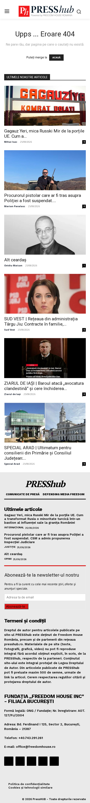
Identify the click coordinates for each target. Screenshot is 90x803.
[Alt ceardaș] (45, 235)
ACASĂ (56, 57)
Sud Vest (9, 329)
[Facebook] (8, 761)
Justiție (9, 546)
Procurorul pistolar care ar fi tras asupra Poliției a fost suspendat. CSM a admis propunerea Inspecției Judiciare (44, 538)
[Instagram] (20, 761)
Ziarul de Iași (12, 394)
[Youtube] (54, 761)
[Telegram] (31, 761)
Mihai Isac (10, 141)
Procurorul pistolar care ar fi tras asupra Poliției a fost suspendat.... (42, 198)
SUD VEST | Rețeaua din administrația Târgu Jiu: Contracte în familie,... (41, 321)
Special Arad (12, 463)
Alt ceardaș (15, 259)
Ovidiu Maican (13, 265)
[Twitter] (43, 761)
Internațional (14, 527)
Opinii (8, 558)
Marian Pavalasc (14, 206)
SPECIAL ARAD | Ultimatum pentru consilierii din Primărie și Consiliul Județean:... (37, 453)
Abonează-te (15, 606)
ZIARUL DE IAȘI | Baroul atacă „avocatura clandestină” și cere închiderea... (44, 386)
